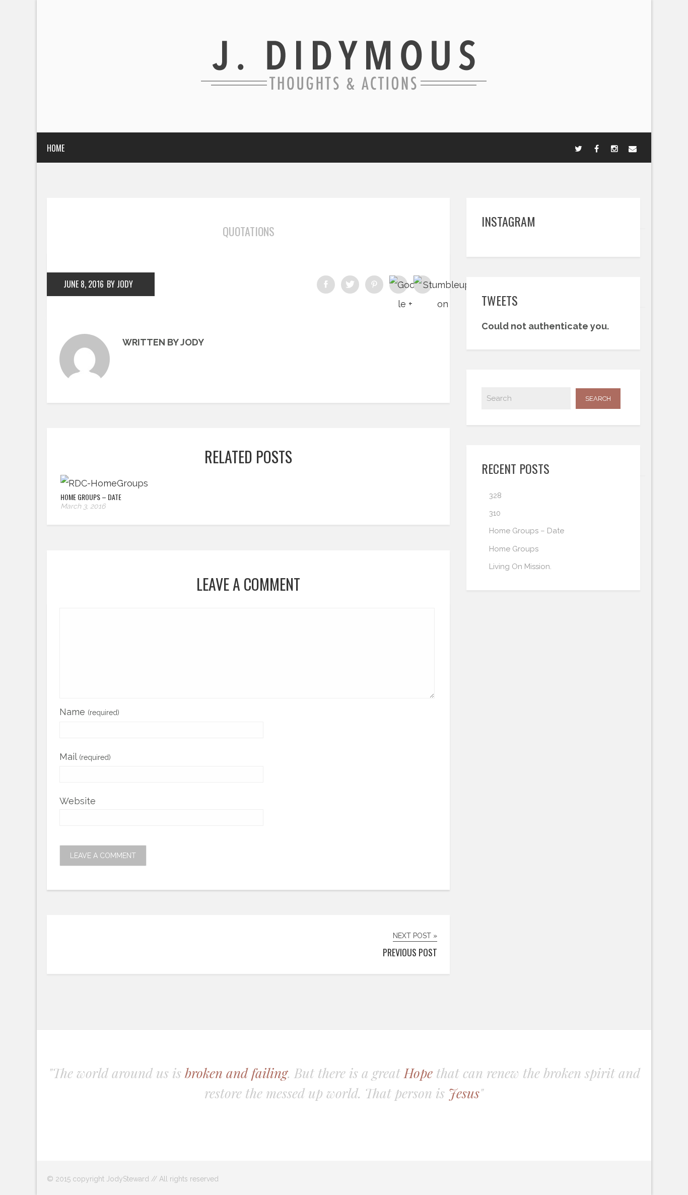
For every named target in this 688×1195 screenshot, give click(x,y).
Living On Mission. (520, 566)
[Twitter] (578, 147)
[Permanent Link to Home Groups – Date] (104, 483)
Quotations (248, 231)
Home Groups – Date (90, 496)
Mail (85, 756)
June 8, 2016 (83, 284)
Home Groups (513, 548)
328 (495, 495)
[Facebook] (596, 147)
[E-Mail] (632, 147)
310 (495, 513)
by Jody (120, 284)
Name (89, 712)
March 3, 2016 (82, 506)
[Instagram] (614, 147)
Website (77, 801)
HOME (55, 148)
